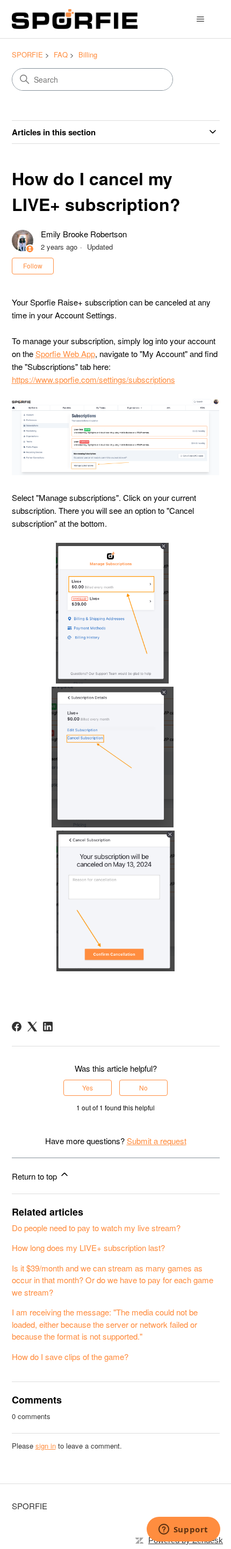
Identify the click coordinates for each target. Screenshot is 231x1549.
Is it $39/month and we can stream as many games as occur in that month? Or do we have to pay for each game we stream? (112, 1280)
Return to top (35, 1176)
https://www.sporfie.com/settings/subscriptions (93, 379)
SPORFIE (27, 54)
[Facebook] (16, 1026)
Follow (32, 265)
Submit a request (156, 1140)
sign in (45, 1446)
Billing (87, 54)
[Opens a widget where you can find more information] (183, 1530)
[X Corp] (32, 1026)
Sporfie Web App (65, 353)
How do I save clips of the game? (70, 1356)
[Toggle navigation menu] (201, 19)
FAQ (61, 54)
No (143, 1087)
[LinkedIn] (48, 1026)
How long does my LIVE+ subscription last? (88, 1247)
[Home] (75, 19)
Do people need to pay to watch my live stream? (96, 1227)
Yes (87, 1087)
